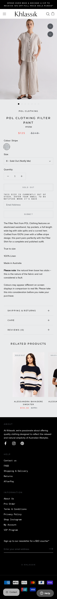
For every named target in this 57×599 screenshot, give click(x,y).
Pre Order (9, 504)
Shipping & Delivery (16, 471)
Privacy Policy (13, 514)
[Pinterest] (22, 443)
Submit (28, 214)
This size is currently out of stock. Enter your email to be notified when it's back (25, 197)
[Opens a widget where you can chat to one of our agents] (45, 593)
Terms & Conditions (15, 509)
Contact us (10, 460)
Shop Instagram (13, 519)
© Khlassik (28, 565)
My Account (10, 524)
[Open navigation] (4, 14)
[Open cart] (52, 14)
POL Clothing (28, 111)
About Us (9, 498)
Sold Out (28, 187)
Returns (8, 476)
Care (11, 320)
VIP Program (11, 530)
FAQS (6, 465)
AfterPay (9, 481)
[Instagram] (14, 443)
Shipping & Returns (22, 310)
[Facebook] (5, 443)
